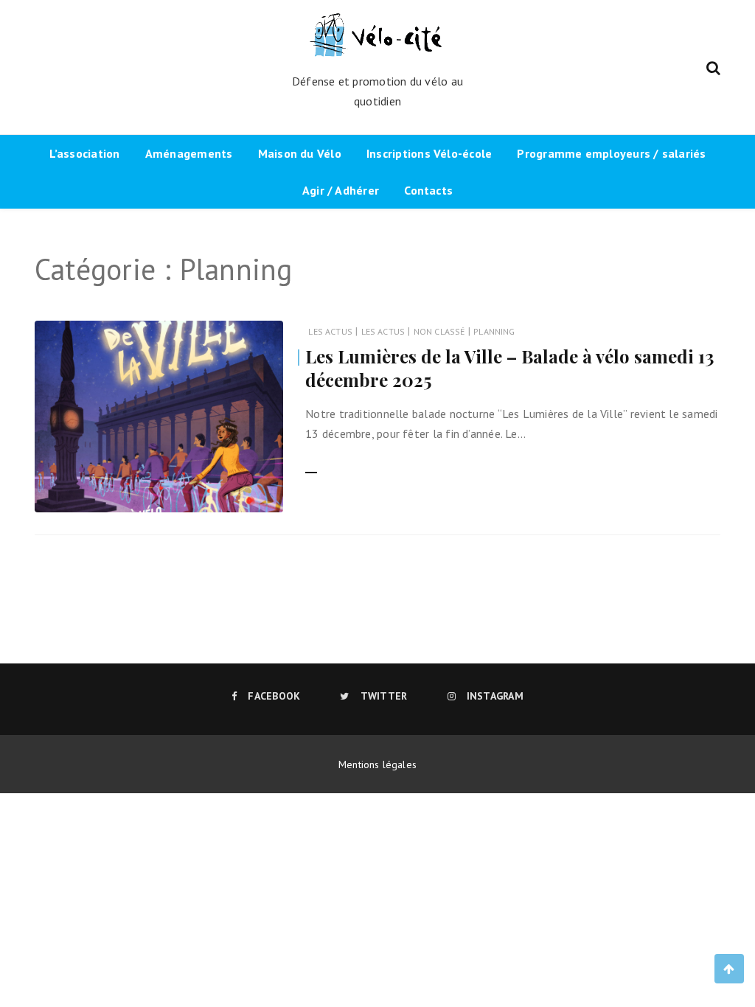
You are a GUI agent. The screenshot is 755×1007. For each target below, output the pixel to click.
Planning (494, 331)
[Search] (713, 66)
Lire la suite (334, 464)
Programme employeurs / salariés (611, 153)
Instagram (495, 696)
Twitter (384, 696)
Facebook (274, 696)
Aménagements (189, 153)
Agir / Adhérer (340, 190)
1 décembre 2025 (227, 491)
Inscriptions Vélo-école (429, 153)
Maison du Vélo (299, 153)
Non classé (439, 331)
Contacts (428, 190)
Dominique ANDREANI (123, 492)
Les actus (330, 331)
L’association (84, 153)
